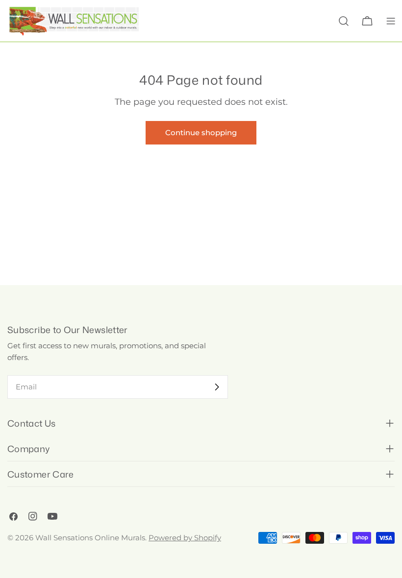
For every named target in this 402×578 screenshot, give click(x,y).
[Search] (343, 21)
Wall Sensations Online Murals (90, 537)
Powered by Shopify (185, 537)
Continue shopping (201, 132)
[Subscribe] (216, 387)
